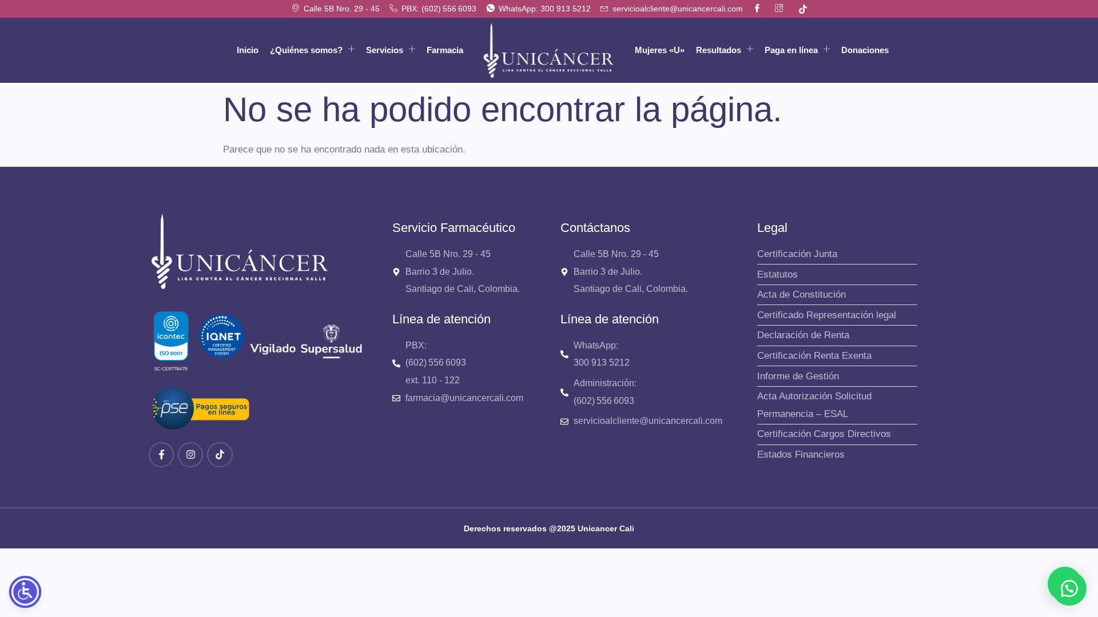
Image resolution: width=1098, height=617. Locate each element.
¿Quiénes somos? (306, 50)
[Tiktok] (219, 454)
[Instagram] (190, 454)
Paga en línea (791, 50)
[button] (1069, 588)
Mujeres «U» (660, 50)
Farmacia (445, 50)
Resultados (718, 50)
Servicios (384, 50)
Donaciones (865, 50)
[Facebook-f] (161, 454)
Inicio (247, 50)
